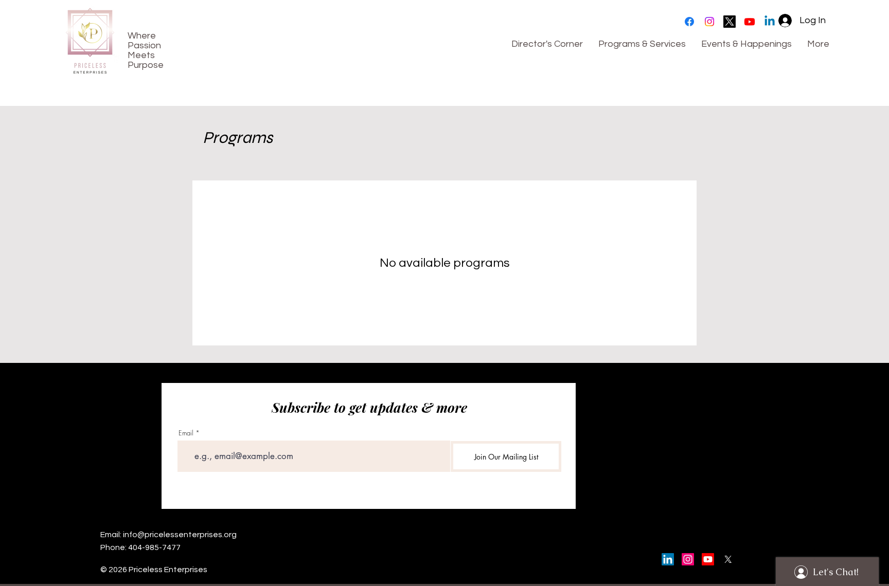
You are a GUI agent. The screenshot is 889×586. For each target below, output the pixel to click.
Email (186, 433)
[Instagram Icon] (688, 559)
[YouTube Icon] (708, 559)
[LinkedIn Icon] (668, 559)
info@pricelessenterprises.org (180, 534)
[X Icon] (728, 559)
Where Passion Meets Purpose (146, 50)
